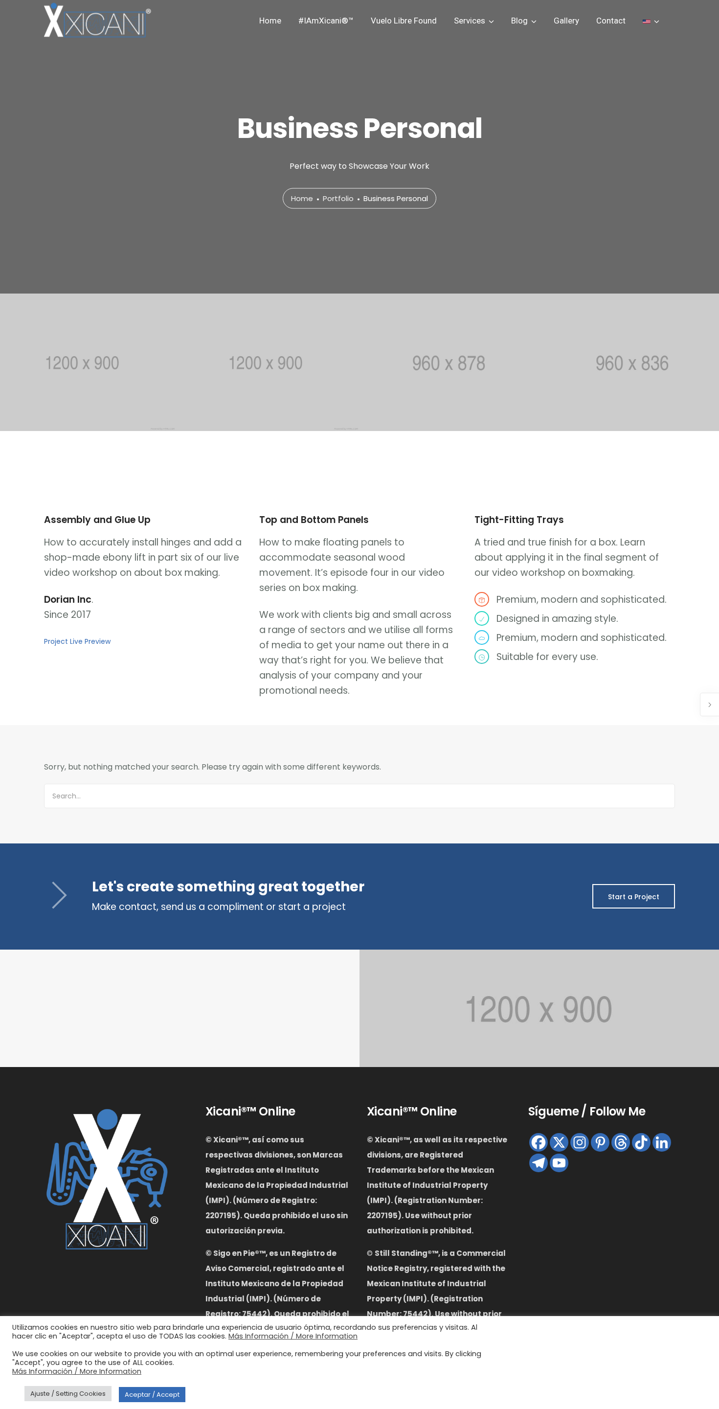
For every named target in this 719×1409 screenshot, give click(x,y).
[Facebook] (538, 1142)
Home (270, 20)
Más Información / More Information (293, 1336)
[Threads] (620, 1142)
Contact (611, 20)
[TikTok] (641, 1142)
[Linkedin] (661, 1142)
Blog (519, 20)
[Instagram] (579, 1142)
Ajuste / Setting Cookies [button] (68, 1393)
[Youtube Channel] (559, 1163)
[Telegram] (538, 1163)
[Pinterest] (600, 1142)
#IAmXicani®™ (326, 20)
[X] (559, 1142)
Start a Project (633, 897)
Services (469, 20)
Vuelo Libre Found (404, 20)
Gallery (566, 20)
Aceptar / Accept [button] (152, 1394)
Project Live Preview (77, 641)
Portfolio (338, 199)
